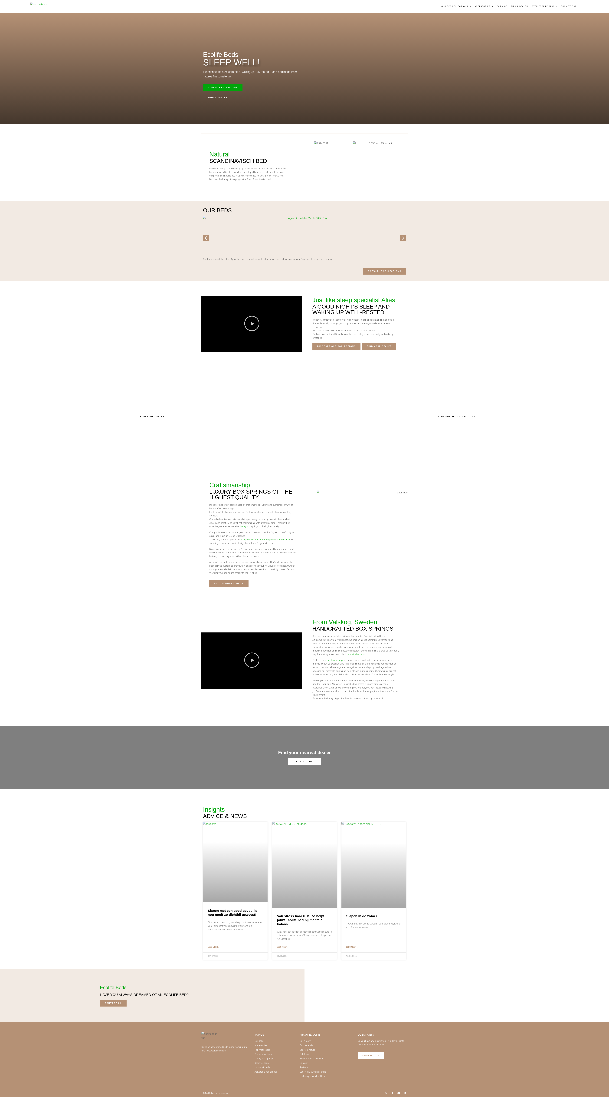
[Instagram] (386, 1093)
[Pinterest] (405, 1093)
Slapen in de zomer (361, 916)
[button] (206, 238)
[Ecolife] (39, 6)
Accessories (482, 6)
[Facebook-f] (392, 1093)
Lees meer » (213, 947)
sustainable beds (356, 654)
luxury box (245, 526)
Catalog (502, 6)
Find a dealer (519, 6)
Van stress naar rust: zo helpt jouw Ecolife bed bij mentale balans (300, 920)
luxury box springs (334, 660)
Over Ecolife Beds (543, 6)
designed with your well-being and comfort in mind (266, 539)
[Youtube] (398, 1093)
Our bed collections (454, 6)
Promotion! (568, 6)
